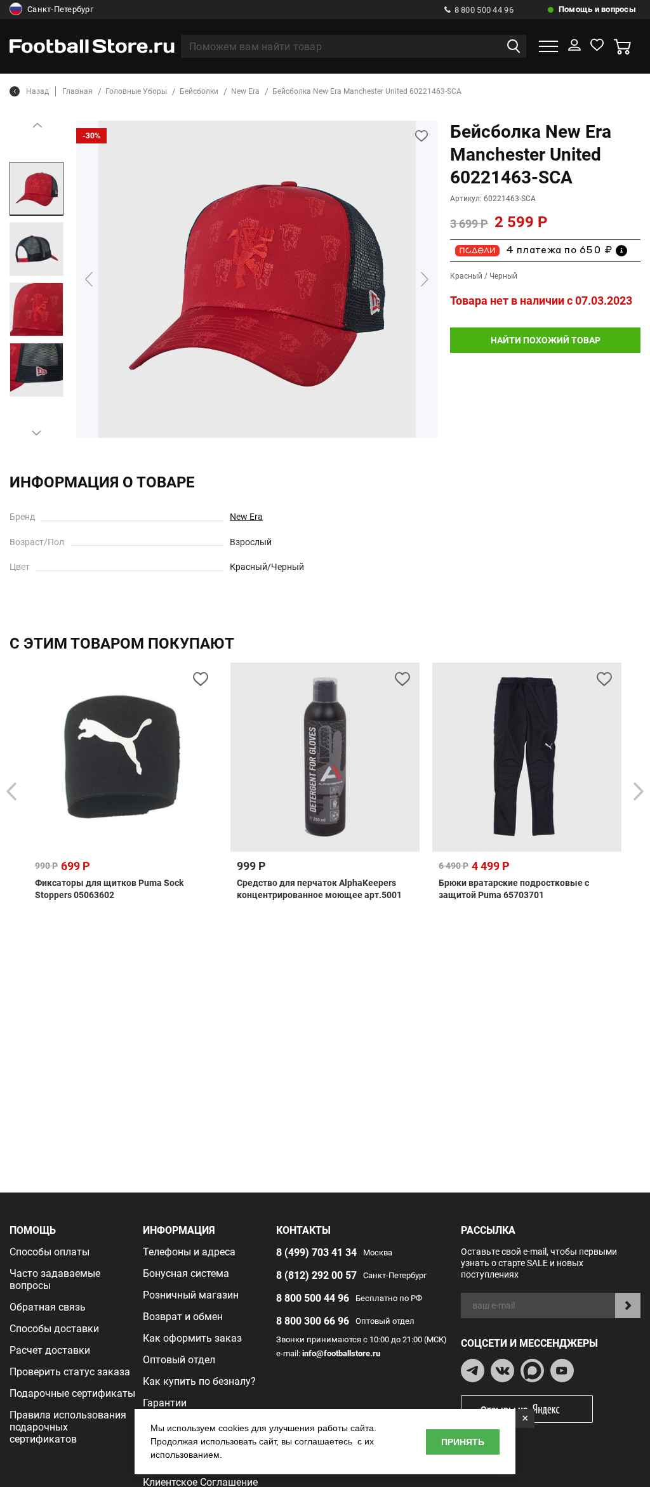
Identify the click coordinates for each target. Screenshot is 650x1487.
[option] (36, 189)
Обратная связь (48, 1307)
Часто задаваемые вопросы (55, 1279)
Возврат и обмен (183, 1317)
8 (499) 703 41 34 (316, 1252)
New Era (246, 517)
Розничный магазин (191, 1295)
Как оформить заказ (192, 1338)
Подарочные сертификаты (72, 1393)
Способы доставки (54, 1329)
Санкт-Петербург (60, 9)
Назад (37, 91)
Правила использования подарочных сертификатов (68, 1427)
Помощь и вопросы (597, 9)
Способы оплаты (50, 1252)
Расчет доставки (50, 1350)
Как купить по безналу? (199, 1381)
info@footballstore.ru (341, 1353)
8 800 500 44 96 (484, 10)
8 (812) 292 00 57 (316, 1275)
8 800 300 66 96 (312, 1321)
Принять (462, 1442)
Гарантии (165, 1403)
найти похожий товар (545, 340)
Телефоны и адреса (189, 1252)
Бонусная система (186, 1273)
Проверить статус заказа (70, 1372)
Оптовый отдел (179, 1360)
